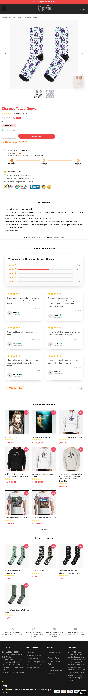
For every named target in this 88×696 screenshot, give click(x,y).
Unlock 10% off (5, 686)
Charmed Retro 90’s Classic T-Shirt (44, 518)
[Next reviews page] (81, 388)
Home (4, 18)
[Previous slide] (5, 54)
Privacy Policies (32, 658)
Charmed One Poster (12, 437)
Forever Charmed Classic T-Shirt (16, 518)
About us (30, 652)
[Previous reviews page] (70, 388)
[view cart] (83, 8)
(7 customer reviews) (19, 114)
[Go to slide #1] (38, 94)
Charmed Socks (30, 18)
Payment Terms (53, 658)
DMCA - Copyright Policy (35, 662)
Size (3, 122)
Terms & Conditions (34, 655)
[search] (80, 8)
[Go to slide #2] (49, 94)
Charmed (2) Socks (38, 571)
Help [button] (83, 693)
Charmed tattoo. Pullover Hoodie (70, 437)
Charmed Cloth (15, 18)
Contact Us (52, 667)
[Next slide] (82, 54)
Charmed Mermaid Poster (41, 437)
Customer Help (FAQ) (55, 670)
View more (44, 529)
